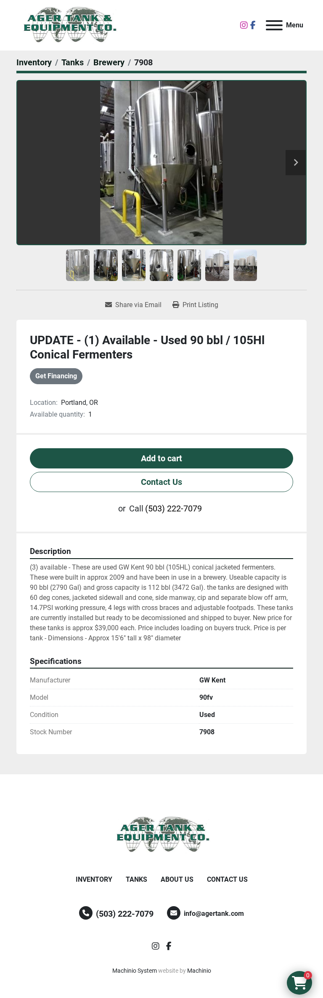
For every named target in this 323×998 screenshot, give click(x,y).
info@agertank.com (214, 914)
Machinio (199, 970)
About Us (177, 879)
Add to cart (161, 458)
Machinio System (134, 970)
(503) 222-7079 (173, 508)
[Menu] (274, 25)
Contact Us (161, 482)
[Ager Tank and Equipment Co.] (161, 834)
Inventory (94, 879)
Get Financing (56, 376)
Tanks (136, 879)
